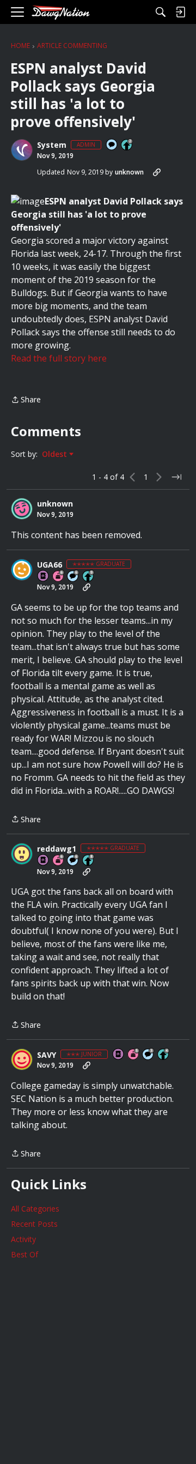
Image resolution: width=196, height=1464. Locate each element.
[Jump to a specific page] (176, 477)
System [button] (51, 145)
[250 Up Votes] (163, 1055)
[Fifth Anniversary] (133, 1055)
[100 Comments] (148, 1055)
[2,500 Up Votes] (88, 860)
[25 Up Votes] (127, 145)
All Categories (35, 1208)
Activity (23, 1239)
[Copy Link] (156, 172)
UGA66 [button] (49, 565)
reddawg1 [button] (56, 849)
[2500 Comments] (73, 576)
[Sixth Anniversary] (58, 576)
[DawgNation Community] (60, 12)
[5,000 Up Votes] (88, 576)
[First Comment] (112, 145)
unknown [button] (129, 172)
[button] (22, 150)
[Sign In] (180, 12)
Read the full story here (59, 358)
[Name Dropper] (43, 576)
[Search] (160, 12)
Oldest (55, 454)
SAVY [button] (46, 1055)
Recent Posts (34, 1224)
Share (26, 400)
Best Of (24, 1254)
